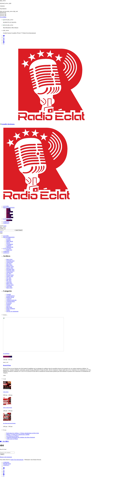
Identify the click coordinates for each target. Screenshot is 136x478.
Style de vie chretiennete (12, 311)
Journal (8, 305)
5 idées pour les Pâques (12, 438)
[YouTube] (3, 36)
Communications (10, 301)
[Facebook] (3, 43)
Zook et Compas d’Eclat (7, 407)
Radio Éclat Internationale (16, 459)
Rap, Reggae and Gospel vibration (9, 423)
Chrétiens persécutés (11, 300)
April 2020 (9, 286)
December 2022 (10, 269)
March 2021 (9, 283)
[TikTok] (3, 40)
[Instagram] (3, 42)
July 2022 (8, 273)
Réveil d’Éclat (7, 356)
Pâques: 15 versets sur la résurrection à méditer (17, 434)
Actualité (8, 294)
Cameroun (8, 298)
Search (19, 230)
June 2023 (8, 263)
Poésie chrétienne (10, 308)
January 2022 (9, 276)
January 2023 (9, 268)
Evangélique (6, 353)
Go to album (3, 17)
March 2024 (9, 259)
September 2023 (10, 261)
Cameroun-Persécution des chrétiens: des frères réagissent (20, 437)
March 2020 (9, 287)
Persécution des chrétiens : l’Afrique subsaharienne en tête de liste (22, 433)
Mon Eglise (9, 307)
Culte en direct (5, 391)
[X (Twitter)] (3, 37)
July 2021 (8, 277)
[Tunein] (3, 39)
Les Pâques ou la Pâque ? (12, 436)
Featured (8, 304)
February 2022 (10, 275)
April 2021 (9, 282)
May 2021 (8, 280)
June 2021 (8, 279)
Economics (9, 303)
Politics (8, 310)
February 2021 (10, 285)
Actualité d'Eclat (10, 295)
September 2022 (10, 270)
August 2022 (9, 272)
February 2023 (10, 266)
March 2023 (9, 265)
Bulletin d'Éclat (10, 297)
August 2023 (9, 262)
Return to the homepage (6, 457)
